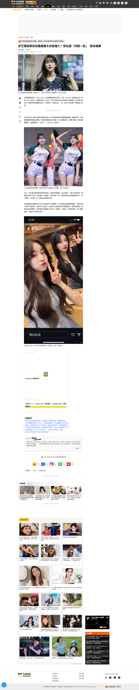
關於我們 (81, 676)
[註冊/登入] (126, 3)
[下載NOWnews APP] (118, 3)
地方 (91, 6)
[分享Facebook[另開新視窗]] (20, 98)
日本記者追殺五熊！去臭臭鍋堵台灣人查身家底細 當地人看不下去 (28, 539)
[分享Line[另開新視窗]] (20, 103)
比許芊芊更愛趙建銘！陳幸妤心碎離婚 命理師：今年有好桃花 (50, 608)
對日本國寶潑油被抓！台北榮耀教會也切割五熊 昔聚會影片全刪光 (34, 588)
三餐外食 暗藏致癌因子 (26, 629)
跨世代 (39, 10)
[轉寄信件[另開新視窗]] (20, 107)
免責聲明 (54, 676)
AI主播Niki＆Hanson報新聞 (74, 10)
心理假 (61, 10)
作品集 (77, 448)
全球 (58, 6)
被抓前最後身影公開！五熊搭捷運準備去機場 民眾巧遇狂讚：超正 (50, 559)
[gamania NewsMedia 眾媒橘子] (113, 687)
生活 (68, 6)
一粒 (34, 470)
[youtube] (107, 3)
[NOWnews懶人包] (115, 3)
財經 (63, 6)
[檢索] (122, 3)
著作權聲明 (55, 680)
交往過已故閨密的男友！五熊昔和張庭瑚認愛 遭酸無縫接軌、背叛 (28, 609)
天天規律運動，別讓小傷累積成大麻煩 (28, 559)
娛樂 (47, 6)
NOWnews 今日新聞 (23, 37)
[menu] (13, 6)
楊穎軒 (22, 49)
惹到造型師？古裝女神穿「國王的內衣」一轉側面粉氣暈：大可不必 (72, 630)
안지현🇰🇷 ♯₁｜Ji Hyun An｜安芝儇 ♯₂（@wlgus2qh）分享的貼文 (45, 405)
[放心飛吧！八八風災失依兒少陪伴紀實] (31, 2)
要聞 (37, 6)
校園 (96, 6)
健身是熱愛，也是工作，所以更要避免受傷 (31, 658)
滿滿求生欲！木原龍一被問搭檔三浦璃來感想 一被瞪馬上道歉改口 (72, 559)
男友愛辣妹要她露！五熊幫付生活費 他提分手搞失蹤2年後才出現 (50, 630)
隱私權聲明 (55, 678)
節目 (86, 6)
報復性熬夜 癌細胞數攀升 (70, 537)
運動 (53, 6)
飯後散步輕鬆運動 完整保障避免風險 (72, 608)
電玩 (74, 6)
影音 (81, 6)
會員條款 (81, 673)
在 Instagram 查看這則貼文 (32, 378)
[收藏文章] (20, 121)
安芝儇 (28, 470)
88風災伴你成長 (29, 10)
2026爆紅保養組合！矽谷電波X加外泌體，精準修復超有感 (66, 588)
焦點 (27, 6)
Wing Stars (42, 470)
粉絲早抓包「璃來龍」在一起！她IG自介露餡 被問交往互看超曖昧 (50, 539)
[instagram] (100, 3)
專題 (42, 6)
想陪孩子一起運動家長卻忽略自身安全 (63, 658)
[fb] (96, 3)
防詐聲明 (54, 673)
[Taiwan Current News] (111, 3)
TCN (46, 10)
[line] (103, 3)
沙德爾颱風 (19, 6)
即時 (32, 6)
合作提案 (81, 678)
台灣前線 (53, 10)
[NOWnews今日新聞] (18, 2)
